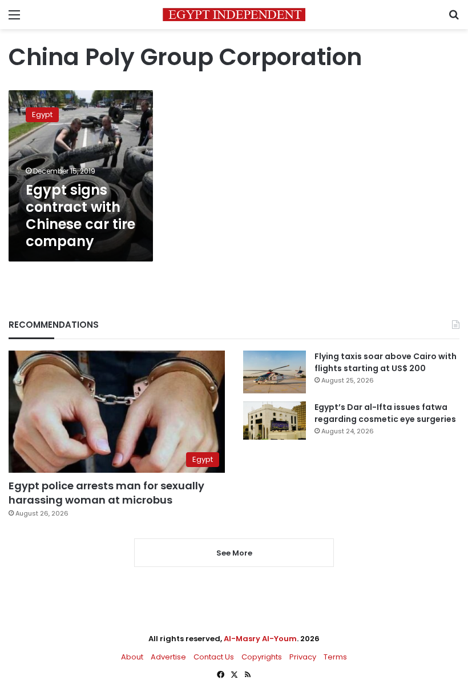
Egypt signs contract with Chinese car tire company (80, 215)
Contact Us (213, 656)
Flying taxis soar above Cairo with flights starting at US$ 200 (385, 362)
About (132, 656)
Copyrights (261, 656)
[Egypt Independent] (234, 14)
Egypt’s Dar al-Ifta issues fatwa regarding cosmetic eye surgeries (385, 413)
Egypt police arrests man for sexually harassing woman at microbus (106, 492)
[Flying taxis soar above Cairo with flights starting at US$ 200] (274, 372)
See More (234, 553)
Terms (335, 656)
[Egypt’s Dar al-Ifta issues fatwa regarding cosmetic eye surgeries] (274, 420)
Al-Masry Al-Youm (260, 638)
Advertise (168, 656)
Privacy (302, 656)
